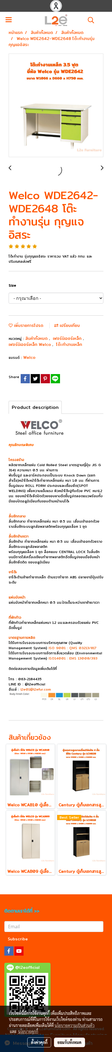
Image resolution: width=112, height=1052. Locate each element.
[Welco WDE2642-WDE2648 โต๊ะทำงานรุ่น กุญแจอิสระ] (56, 105)
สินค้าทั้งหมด (37, 338)
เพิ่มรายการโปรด (28, 325)
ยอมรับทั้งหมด (69, 1042)
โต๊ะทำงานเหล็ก (69, 344)
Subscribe (18, 939)
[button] (89, 20)
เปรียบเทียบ (69, 325)
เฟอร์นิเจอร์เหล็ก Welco (30, 344)
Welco (29, 357)
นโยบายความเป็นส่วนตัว (74, 1025)
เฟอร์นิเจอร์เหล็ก (68, 338)
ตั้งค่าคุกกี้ (39, 1042)
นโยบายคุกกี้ (28, 1031)
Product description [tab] (35, 407)
